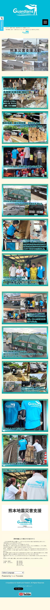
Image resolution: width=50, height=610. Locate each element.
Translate (19, 576)
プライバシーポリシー (25, 586)
